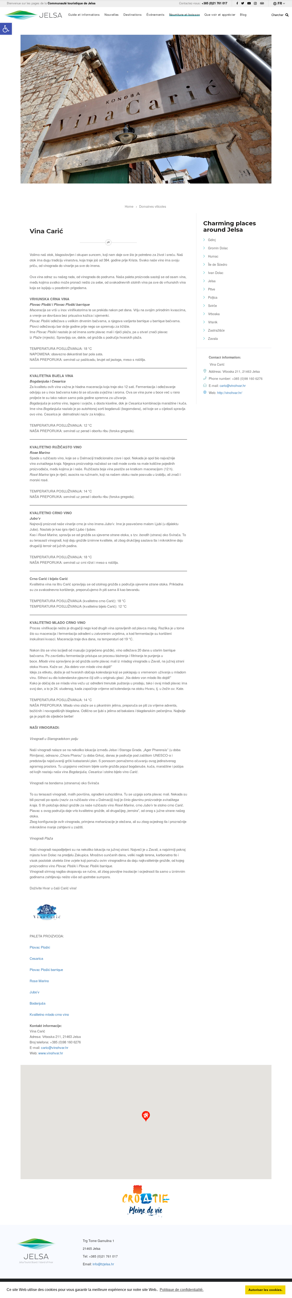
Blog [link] (243, 15)
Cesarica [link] (36, 958)
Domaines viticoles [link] (152, 206)
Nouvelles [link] (111, 15)
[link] (6, 29)
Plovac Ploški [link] (40, 947)
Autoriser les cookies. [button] (265, 1290)
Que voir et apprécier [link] (219, 15)
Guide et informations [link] (84, 15)
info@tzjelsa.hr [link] (103, 1264)
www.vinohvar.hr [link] (50, 1053)
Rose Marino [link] (39, 980)
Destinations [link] (132, 15)
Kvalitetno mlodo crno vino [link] (49, 1014)
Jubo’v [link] (34, 991)
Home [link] (129, 206)
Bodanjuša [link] (37, 1003)
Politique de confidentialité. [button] (181, 1290)
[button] (146, 1116)
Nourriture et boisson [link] (184, 15)
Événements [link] (155, 15)
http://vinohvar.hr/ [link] (229, 392)
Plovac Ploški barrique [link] (46, 969)
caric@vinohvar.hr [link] (54, 1047)
